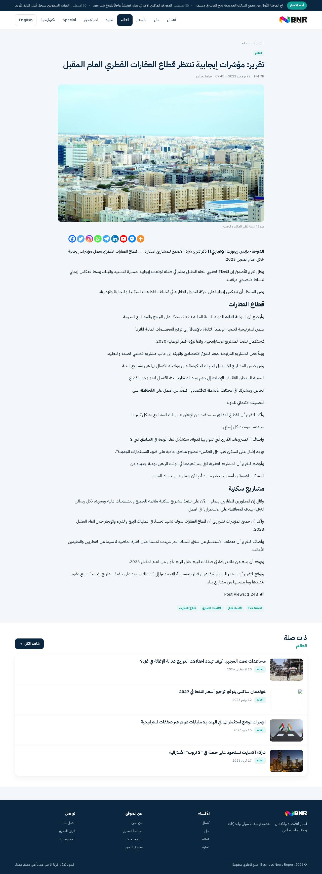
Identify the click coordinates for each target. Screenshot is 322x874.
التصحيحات (134, 839)
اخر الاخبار (91, 20)
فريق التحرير (67, 831)
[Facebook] (72, 239)
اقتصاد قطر (235, 608)
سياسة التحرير (132, 831)
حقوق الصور (133, 847)
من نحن (136, 822)
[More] (140, 239)
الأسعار (141, 20)
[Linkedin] (115, 239)
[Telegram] (106, 239)
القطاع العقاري (218, 271)
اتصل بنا (69, 822)
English (26, 20)
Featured (255, 608)
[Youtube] (123, 239)
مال (156, 20)
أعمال (171, 20)
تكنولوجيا (48, 20)
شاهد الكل (32, 643)
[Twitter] (81, 239)
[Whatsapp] (98, 239)
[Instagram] (89, 239)
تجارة (109, 20)
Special (69, 20)
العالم (125, 20)
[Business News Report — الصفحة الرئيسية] (292, 20)
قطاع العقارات (187, 608)
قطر (183, 341)
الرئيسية (259, 43)
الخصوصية (67, 839)
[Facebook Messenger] (132, 239)
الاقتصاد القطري (212, 608)
